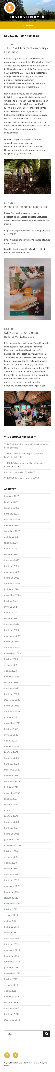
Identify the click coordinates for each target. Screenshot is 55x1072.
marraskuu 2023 (12, 653)
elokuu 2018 (10, 991)
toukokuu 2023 (11, 688)
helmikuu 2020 (11, 892)
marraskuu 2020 (12, 845)
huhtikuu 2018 (11, 1014)
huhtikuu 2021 (11, 828)
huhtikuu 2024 (11, 630)
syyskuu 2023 (11, 665)
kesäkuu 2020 (11, 868)
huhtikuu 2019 (11, 944)
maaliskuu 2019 (12, 950)
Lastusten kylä (27, 17)
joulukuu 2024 (11, 589)
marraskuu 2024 (12, 595)
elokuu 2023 (10, 671)
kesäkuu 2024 (11, 618)
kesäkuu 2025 (11, 554)
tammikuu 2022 (12, 781)
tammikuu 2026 (12, 531)
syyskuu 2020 (11, 857)
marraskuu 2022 (12, 723)
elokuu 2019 (10, 921)
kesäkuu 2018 (11, 1002)
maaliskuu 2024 (12, 636)
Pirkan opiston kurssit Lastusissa (25, 206)
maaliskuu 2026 (12, 519)
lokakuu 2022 (11, 729)
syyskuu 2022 (11, 735)
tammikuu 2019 (12, 961)
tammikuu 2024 (12, 647)
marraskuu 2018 (12, 973)
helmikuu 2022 (11, 775)
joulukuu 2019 (11, 898)
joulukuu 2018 (11, 967)
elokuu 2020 (10, 863)
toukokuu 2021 (11, 822)
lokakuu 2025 (11, 543)
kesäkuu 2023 (11, 682)
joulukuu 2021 (11, 787)
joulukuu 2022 (11, 717)
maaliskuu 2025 (12, 572)
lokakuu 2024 (11, 601)
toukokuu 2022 (11, 758)
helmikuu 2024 (11, 641)
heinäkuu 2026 (11, 496)
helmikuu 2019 (11, 956)
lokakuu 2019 (10, 909)
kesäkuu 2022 (11, 752)
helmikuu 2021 (11, 834)
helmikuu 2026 (11, 525)
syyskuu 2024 (11, 607)
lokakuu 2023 (11, 659)
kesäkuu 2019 (11, 932)
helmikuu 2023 (11, 705)
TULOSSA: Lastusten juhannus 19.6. (22, 478)
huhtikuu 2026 (11, 514)
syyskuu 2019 (11, 915)
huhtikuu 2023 (11, 694)
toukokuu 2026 (11, 508)
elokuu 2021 (10, 810)
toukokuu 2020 (11, 874)
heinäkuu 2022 (11, 746)
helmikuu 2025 (11, 578)
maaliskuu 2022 (12, 769)
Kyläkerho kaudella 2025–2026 (20, 472)
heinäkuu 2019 (11, 927)
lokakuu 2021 (10, 799)
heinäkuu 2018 (11, 996)
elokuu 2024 (10, 612)
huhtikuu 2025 (11, 566)
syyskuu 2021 (11, 804)
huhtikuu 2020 (11, 880)
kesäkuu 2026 (11, 502)
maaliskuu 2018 (12, 1020)
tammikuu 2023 (12, 711)
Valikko (29, 25)
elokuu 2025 (10, 548)
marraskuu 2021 (12, 793)
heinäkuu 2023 (11, 676)
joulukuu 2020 (11, 839)
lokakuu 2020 (11, 851)
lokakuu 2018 (10, 979)
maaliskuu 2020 (12, 886)
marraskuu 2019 (12, 903)
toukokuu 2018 (11, 1008)
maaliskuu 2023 (12, 700)
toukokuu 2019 (11, 938)
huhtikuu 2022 (11, 764)
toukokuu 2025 (11, 560)
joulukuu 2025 (11, 537)
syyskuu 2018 (11, 985)
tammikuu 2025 (12, 583)
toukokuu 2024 (11, 624)
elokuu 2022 (10, 740)
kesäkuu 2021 (11, 816)
